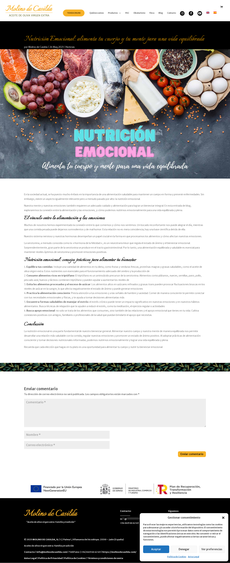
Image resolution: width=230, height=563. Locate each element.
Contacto (171, 13)
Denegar (184, 549)
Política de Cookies (176, 556)
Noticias (70, 47)
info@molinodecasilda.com (52, 552)
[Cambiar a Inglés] (207, 16)
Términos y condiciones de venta (105, 558)
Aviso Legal (193, 556)
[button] (223, 517)
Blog (160, 13)
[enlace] (182, 8)
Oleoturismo (139, 13)
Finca (151, 13)
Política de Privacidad (50, 558)
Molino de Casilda (37, 47)
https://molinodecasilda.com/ (119, 552)
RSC (127, 13)
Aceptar (156, 549)
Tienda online (73, 13)
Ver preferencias (211, 549)
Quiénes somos (96, 13)
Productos (113, 13)
